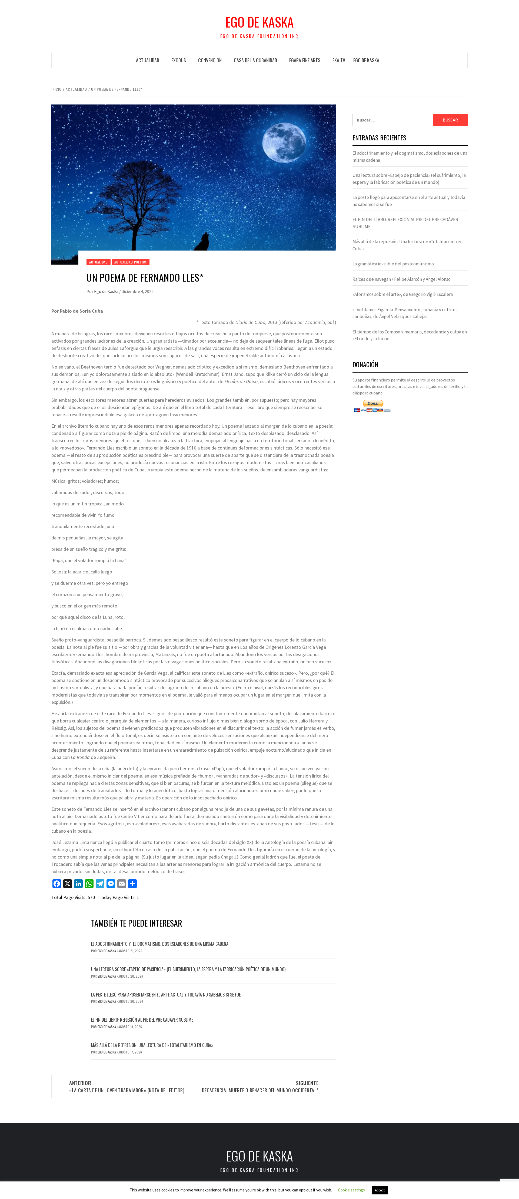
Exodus (178, 60)
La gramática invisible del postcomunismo (393, 264)
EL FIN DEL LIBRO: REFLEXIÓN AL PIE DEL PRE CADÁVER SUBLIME (142, 1019)
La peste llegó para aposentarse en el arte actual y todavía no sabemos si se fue (166, 994)
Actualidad (147, 60)
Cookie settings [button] (351, 1190)
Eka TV (338, 60)
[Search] (456, 60)
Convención (210, 60)
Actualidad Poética (130, 262)
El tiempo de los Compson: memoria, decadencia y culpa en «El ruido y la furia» (409, 335)
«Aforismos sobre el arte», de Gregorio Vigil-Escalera (402, 294)
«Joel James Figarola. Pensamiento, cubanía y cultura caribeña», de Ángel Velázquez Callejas (404, 313)
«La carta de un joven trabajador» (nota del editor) (127, 1086)
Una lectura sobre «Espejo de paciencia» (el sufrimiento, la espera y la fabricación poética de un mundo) (188, 969)
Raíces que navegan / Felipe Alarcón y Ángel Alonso (401, 279)
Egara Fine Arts (304, 60)
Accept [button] (380, 1190)
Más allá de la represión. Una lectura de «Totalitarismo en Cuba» (152, 1045)
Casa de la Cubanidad (255, 60)
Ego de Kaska (259, 21)
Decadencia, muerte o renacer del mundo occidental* (260, 1086)
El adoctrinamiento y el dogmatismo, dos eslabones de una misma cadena (159, 944)
